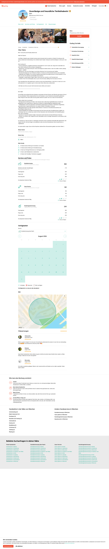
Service (19, 228)
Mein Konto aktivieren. (79, 1)
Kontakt (79, 36)
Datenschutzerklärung (69, 543)
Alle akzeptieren (8, 546)
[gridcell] (56, 244)
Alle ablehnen (19, 546)
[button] (79, 47)
